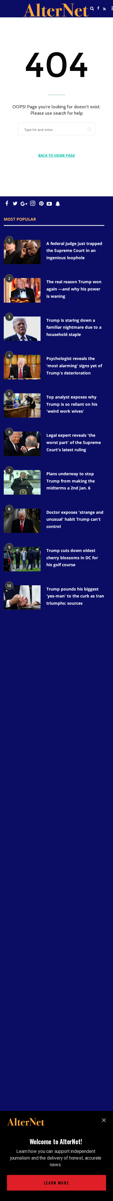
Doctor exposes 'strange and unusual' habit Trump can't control (74, 519)
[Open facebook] (98, 8)
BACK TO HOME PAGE (56, 155)
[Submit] (90, 129)
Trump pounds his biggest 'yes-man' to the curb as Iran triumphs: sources (75, 596)
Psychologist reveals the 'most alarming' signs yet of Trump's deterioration (74, 365)
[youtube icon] (49, 203)
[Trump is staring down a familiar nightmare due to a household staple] (22, 329)
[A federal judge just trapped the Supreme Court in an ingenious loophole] (22, 252)
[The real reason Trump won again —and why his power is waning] (22, 290)
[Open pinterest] (41, 203)
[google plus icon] (24, 203)
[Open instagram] (32, 203)
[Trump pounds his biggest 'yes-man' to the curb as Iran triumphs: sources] (22, 597)
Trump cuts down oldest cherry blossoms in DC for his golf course (72, 557)
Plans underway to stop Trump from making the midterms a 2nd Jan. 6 (70, 481)
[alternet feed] (103, 15)
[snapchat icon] (58, 203)
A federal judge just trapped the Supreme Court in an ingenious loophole (74, 250)
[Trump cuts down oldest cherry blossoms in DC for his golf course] (22, 559)
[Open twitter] (98, 23)
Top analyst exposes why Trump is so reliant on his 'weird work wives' (71, 404)
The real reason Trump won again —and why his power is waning (73, 289)
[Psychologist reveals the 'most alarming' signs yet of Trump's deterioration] (22, 367)
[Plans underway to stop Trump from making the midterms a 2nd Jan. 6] (22, 482)
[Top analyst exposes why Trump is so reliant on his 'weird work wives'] (22, 405)
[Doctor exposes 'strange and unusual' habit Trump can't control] (22, 521)
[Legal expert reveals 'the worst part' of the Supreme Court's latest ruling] (22, 444)
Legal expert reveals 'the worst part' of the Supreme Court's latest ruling (73, 442)
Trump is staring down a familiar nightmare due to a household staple (73, 327)
